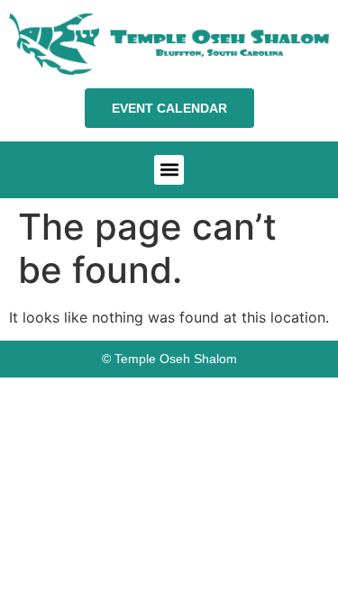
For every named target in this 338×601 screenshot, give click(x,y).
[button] (169, 170)
